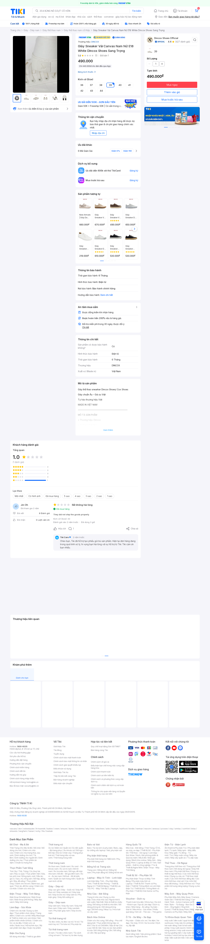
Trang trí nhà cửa (94, 897)
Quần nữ (67, 848)
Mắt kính (111, 859)
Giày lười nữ (71, 895)
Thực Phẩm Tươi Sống (21, 868)
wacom (147, 829)
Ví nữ (77, 922)
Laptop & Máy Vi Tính (146, 863)
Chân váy (67, 853)
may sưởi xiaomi (178, 928)
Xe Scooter (150, 923)
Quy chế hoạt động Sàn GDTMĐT (106, 746)
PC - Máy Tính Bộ (99, 888)
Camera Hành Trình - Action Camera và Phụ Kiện (181, 902)
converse (109, 16)
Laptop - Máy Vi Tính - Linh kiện (104, 877)
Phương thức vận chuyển (20, 764)
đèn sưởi (178, 920)
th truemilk (40, 829)
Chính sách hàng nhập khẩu (22, 778)
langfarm (23, 831)
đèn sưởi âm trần (177, 938)
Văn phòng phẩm (148, 934)
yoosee (164, 829)
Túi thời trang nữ (57, 918)
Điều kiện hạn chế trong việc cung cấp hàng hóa (108, 766)
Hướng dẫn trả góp (18, 775)
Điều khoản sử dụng (62, 768)
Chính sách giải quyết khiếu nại (67, 765)
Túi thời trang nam (58, 929)
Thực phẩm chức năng (24, 913)
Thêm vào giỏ (172, 92)
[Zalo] (180, 747)
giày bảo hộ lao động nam (128, 16)
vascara (13, 829)
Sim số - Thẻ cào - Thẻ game (148, 912)
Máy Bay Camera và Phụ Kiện (181, 910)
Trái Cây (13, 871)
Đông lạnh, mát (28, 876)
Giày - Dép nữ (55, 886)
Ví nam (51, 933)
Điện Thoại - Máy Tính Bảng (25, 893)
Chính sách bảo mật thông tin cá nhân (70, 761)
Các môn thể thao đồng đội (182, 879)
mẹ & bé (60, 16)
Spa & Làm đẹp (144, 904)
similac (178, 829)
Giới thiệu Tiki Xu (60, 772)
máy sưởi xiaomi (184, 930)
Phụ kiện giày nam (62, 911)
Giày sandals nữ (64, 892)
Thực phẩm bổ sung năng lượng (182, 884)
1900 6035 (22, 815)
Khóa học (149, 902)
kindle (132, 829)
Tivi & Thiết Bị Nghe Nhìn (141, 866)
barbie (50, 829)
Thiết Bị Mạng (102, 886)
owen (56, 829)
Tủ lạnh (173, 850)
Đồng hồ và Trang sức (99, 866)
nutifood (123, 829)
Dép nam (62, 908)
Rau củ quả (19, 874)
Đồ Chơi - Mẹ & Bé (19, 844)
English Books (141, 936)
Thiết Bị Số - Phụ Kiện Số (139, 875)
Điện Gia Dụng (17, 933)
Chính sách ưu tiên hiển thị (102, 775)
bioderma (79, 829)
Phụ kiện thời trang (97, 855)
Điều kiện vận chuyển (62, 783)
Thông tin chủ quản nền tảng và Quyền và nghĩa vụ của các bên (108, 792)
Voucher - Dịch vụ (135, 898)
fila (43, 831)
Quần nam (65, 866)
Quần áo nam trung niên (64, 879)
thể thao (98, 16)
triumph (114, 829)
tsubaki (49, 831)
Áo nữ (50, 848)
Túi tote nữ (65, 924)
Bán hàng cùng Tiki (99, 750)
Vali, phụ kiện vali (114, 850)
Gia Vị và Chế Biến (100, 925)
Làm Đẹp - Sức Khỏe (20, 907)
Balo (89, 848)
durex (71, 829)
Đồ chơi (37, 848)
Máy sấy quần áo (178, 858)
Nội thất (100, 902)
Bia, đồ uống (19, 881)
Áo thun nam (53, 866)
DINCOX (95, 41)
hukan (31, 831)
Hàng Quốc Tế (133, 844)
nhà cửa (81, 16)
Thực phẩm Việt (33, 874)
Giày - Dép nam (56, 902)
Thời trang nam (56, 863)
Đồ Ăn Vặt (97, 928)
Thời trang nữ (55, 844)
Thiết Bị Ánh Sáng (182, 899)
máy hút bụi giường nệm (181, 931)
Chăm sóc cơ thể (23, 915)
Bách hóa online (139, 860)
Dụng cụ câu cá (177, 876)
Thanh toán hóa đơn (135, 902)
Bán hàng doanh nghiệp (64, 780)
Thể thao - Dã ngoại (139, 853)
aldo (108, 829)
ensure (64, 829)
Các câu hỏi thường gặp (20, 752)
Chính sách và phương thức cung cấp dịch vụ (107, 780)
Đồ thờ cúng (97, 909)
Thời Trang (150, 848)
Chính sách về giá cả (100, 762)
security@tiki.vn (31, 786)
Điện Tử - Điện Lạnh (175, 844)
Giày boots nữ (58, 895)
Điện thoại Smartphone (20, 897)
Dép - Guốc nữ (67, 890)
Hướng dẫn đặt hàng (19, 760)
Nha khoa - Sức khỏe (142, 909)
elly (87, 829)
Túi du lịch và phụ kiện (102, 848)
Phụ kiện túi (76, 924)
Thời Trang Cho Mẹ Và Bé (21, 848)
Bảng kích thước (85, 72)
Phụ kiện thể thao (182, 871)
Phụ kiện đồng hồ (100, 872)
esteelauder (28, 829)
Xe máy (134, 923)
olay (171, 829)
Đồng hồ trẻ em (116, 872)
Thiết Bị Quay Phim (180, 909)
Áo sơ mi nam (66, 869)
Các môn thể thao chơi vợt (182, 880)
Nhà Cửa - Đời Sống (97, 893)
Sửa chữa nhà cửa (100, 899)
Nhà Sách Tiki (133, 930)
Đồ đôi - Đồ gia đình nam (68, 874)
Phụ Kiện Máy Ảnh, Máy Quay (177, 897)
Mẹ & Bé (142, 858)
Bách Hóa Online (96, 917)
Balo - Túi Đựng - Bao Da (181, 904)
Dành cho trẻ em (23, 883)
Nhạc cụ (107, 909)
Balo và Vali (93, 844)
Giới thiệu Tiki (59, 746)
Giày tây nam (67, 906)
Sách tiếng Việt (132, 934)
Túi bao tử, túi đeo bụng (72, 935)
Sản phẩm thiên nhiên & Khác (25, 919)
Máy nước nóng (181, 855)
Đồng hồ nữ (103, 870)
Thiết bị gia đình (33, 936)
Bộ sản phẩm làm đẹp (26, 926)
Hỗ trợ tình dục (32, 925)
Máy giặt (173, 853)
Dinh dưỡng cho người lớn (26, 858)
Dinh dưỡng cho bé (23, 855)
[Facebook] (168, 747)
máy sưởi (169, 920)
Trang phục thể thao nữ (175, 866)
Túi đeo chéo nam (64, 933)
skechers (100, 829)
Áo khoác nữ (69, 850)
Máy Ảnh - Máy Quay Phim (179, 893)
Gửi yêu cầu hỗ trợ (18, 756)
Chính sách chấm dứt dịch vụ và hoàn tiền (107, 786)
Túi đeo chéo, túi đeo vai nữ (60, 922)
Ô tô (141, 923)
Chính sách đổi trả (17, 771)
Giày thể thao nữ (187, 883)
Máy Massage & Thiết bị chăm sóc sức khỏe (27, 916)
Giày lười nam (54, 906)
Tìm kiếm (136, 11)
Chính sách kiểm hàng (19, 767)
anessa (156, 829)
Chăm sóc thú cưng (95, 920)
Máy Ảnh (188, 912)
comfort (186, 829)
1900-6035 (22, 746)
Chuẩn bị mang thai (23, 863)
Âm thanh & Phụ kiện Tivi (175, 848)
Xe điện (152, 920)
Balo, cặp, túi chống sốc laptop (105, 849)
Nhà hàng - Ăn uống (140, 907)
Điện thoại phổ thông (24, 899)
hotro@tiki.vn (32, 782)
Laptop (112, 888)
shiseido (14, 831)
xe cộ (51, 16)
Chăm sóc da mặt (17, 911)
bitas (193, 829)
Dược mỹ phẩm (34, 928)
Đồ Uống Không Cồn (103, 930)
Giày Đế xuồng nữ (65, 897)
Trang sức (91, 870)
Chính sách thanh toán (101, 772)
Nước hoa (20, 925)
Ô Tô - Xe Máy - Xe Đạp (138, 917)
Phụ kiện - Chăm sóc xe (136, 920)
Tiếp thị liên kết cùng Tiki (64, 776)
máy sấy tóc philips (183, 923)
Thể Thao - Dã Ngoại (176, 863)
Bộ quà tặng (100, 933)
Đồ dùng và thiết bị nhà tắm (105, 904)
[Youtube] (174, 747)
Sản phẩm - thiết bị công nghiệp (143, 864)
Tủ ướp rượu (192, 858)
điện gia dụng (39, 16)
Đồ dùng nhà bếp (17, 936)
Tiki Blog (57, 750)
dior (20, 829)
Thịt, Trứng (23, 871)
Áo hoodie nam (60, 871)
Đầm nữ (58, 848)
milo (92, 829)
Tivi (171, 855)
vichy (38, 831)
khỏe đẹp (70, 16)
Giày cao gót (54, 890)
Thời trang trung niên (63, 858)
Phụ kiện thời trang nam (103, 860)
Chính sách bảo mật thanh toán (67, 757)
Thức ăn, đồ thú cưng (24, 886)
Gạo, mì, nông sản (24, 879)
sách (89, 16)
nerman (139, 829)
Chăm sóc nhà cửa (26, 888)
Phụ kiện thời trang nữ (96, 859)
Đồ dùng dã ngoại (182, 869)
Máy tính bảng (22, 902)
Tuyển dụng (58, 754)
